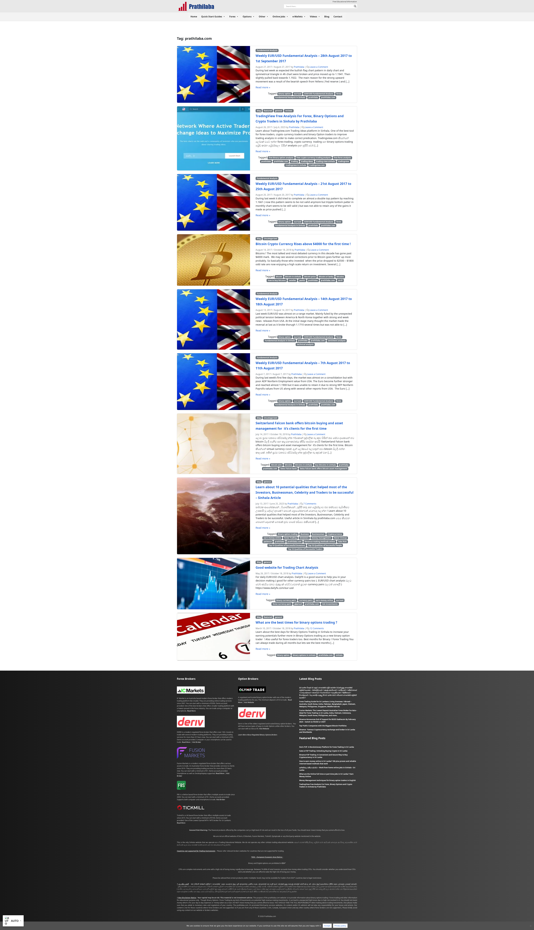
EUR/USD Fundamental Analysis (318, 93)
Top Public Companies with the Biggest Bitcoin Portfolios (323, 726)
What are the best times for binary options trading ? (296, 622)
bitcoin (279, 276)
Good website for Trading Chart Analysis (287, 567)
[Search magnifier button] (355, 6)
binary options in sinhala (304, 655)
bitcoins (340, 276)
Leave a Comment (319, 66)
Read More (191, 711)
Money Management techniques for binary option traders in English (327, 780)
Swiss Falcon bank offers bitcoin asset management (323, 468)
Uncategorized (270, 238)
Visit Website (249, 702)
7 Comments (309, 503)
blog (259, 110)
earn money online (272, 538)
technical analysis (305, 344)
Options (247, 16)
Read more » (263, 87)
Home (194, 16)
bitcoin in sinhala (293, 276)
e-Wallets (297, 16)
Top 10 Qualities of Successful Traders (305, 549)
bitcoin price (310, 276)
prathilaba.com (328, 97)
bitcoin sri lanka (326, 276)
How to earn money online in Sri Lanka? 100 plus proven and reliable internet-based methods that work (327, 762)
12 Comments (317, 628)
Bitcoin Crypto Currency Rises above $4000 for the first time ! (303, 244)
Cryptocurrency (334, 534)
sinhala (339, 655)
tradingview (343, 161)
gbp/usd (298, 604)
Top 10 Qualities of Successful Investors (287, 545)
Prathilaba (299, 66)
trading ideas (307, 161)
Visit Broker (196, 742)
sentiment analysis (337, 340)
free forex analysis (342, 157)
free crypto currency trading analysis (313, 157)
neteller (292, 280)
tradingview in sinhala (296, 165)
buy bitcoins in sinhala (325, 465)
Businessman (318, 534)
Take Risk (342, 541)
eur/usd (297, 93)
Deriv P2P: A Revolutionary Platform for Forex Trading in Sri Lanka (326, 747)
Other (262, 16)
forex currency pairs (282, 604)
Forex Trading (290, 538)
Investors (304, 538)
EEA (283, 863)
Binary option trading (287, 534)
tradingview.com (317, 165)
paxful (302, 280)
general (278, 110)
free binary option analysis (281, 157)
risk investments (330, 604)
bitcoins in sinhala (303, 465)
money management (321, 538)
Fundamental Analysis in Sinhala (290, 97)
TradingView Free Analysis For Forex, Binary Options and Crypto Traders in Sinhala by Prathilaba (325, 785)
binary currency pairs (286, 600)
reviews (288, 110)
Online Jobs (279, 16)
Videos (313, 16)
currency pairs (306, 600)
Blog (326, 16)
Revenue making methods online (320, 541)
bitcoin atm (276, 465)
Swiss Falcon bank (288, 468)
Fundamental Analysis (267, 50)
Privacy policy (340, 926)
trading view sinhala (325, 161)
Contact (337, 16)
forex (338, 93)
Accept (327, 926)
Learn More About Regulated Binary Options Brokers (257, 735)
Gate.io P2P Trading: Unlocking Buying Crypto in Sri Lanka (323, 751)
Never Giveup (340, 538)
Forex (232, 16)
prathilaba (313, 97)
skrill (340, 280)
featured (268, 110)
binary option (284, 93)
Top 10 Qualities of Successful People (325, 545)
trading (294, 161)
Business (305, 534)
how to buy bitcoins (277, 280)
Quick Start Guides (211, 16)
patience (268, 541)
